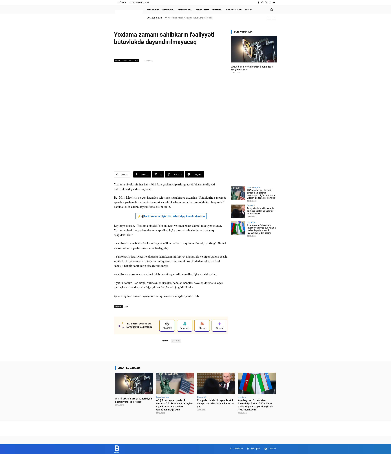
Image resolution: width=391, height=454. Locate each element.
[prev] (269, 18)
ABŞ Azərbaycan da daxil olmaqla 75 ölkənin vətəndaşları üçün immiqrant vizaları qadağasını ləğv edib (261, 194)
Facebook (238, 449)
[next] (274, 18)
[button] (271, 9)
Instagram (255, 449)
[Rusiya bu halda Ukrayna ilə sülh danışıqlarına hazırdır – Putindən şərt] (238, 211)
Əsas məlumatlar (254, 187)
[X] (266, 2)
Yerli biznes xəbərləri (126, 61)
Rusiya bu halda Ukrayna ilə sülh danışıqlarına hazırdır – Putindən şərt (261, 211)
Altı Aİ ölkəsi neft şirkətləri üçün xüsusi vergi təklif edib (189, 18)
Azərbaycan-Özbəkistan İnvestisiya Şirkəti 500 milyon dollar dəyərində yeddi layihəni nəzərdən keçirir (261, 229)
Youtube (272, 449)
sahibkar (176, 341)
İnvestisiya (251, 222)
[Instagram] (262, 2)
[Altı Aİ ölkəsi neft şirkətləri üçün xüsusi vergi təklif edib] (254, 49)
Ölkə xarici (251, 205)
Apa (126, 306)
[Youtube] (274, 2)
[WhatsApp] (270, 2)
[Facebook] (258, 2)
